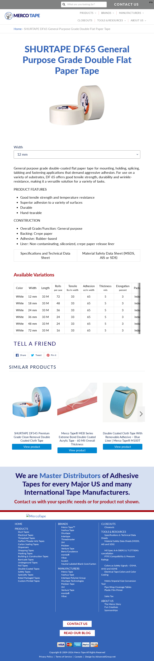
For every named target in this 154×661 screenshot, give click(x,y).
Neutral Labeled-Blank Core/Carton (78, 563)
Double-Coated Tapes (28, 568)
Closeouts (109, 527)
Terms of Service (64, 656)
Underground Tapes (28, 562)
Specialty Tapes (25, 574)
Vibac (64, 557)
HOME (18, 524)
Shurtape (65, 533)
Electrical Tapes (25, 535)
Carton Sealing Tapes (28, 544)
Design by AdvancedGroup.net (100, 656)
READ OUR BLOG (77, 633)
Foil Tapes (23, 565)
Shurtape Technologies (72, 580)
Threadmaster (68, 539)
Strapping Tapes (26, 550)
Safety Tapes (24, 571)
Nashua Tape (67, 530)
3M (63, 542)
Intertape (65, 536)
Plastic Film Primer (113, 590)
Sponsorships (111, 610)
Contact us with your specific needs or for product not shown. (77, 501)
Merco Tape (67, 571)
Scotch (64, 560)
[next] (141, 414)
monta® (65, 554)
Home (18, 28)
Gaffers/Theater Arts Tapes (31, 541)
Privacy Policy (46, 656)
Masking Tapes (25, 553)
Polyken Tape (67, 583)
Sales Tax (108, 596)
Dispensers (23, 547)
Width (18, 147)
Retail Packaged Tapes (29, 577)
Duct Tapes (23, 531)
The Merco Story (112, 604)
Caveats (78, 656)
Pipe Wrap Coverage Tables (117, 587)
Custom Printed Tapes (29, 580)
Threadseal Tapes (26, 538)
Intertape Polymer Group (73, 577)
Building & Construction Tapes (33, 556)
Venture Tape (67, 548)
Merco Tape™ (68, 527)
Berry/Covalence (69, 551)
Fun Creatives (111, 607)
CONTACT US (77, 624)
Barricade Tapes (26, 559)
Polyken (65, 545)
